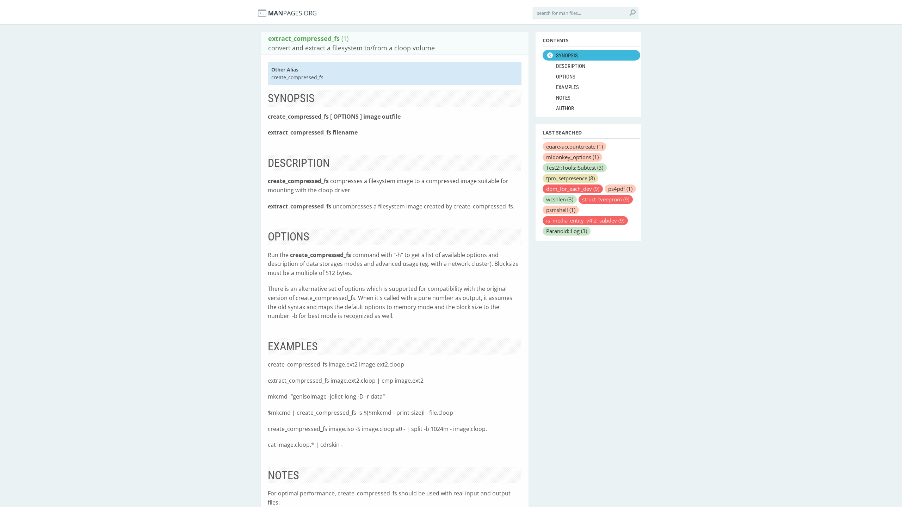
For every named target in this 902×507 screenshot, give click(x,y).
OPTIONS (565, 77)
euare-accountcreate (574, 146)
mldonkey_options (572, 157)
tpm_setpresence (570, 178)
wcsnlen (559, 199)
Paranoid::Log (566, 230)
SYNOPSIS (567, 55)
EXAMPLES (567, 87)
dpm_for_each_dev (572, 188)
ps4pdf (620, 188)
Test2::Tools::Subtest (574, 167)
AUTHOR (565, 108)
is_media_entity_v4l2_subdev (585, 220)
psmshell (560, 209)
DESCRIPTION (570, 66)
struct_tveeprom (605, 199)
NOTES (563, 98)
